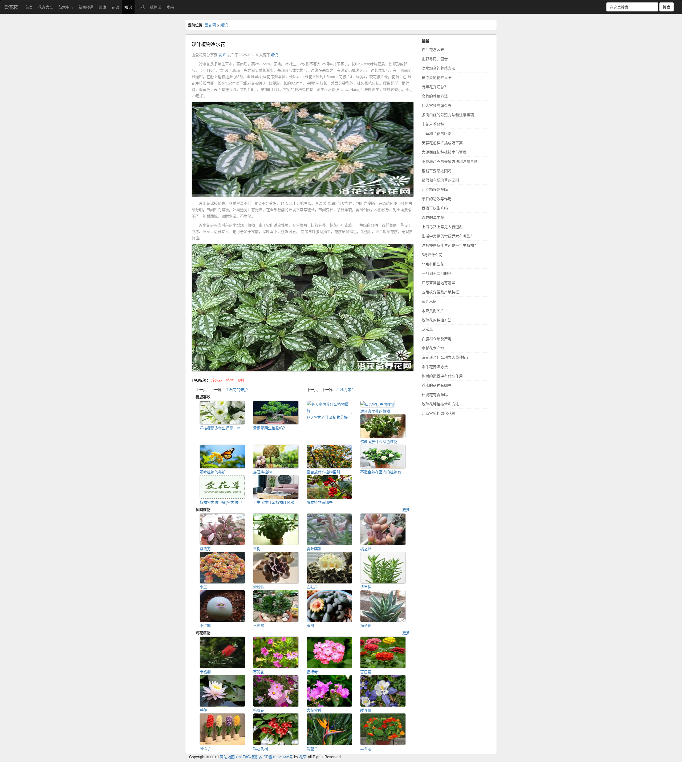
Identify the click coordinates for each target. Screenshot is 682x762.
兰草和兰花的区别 (437, 133)
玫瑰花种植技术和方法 (440, 403)
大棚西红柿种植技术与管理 (444, 152)
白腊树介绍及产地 (437, 338)
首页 (29, 7)
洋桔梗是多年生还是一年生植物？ (450, 245)
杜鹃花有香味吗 (435, 394)
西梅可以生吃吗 (435, 208)
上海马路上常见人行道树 (442, 226)
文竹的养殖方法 (435, 96)
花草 (303, 756)
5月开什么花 (432, 254)
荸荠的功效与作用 (437, 198)
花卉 (222, 54)
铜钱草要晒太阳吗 (437, 170)
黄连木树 (429, 301)
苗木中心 (65, 7)
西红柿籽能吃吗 (435, 189)
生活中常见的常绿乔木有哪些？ (448, 236)
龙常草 (427, 329)
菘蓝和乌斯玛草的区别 (440, 180)
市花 (141, 7)
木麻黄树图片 (433, 310)
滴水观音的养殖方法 (438, 68)
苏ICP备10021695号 (276, 756)
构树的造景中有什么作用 (442, 375)
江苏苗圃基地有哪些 (438, 282)
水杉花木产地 (433, 347)
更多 (406, 509)
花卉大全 (45, 7)
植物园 (155, 7)
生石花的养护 (236, 389)
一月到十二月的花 (437, 273)
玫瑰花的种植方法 (437, 319)
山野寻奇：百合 (435, 58)
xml (239, 756)
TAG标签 (250, 756)
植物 (230, 380)
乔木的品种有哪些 (437, 385)
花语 (115, 7)
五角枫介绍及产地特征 (440, 292)
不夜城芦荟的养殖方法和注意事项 (450, 161)
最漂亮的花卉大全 (437, 77)
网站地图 (227, 756)
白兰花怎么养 (433, 49)
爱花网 (11, 6)
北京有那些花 (433, 264)
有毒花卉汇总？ (435, 86)
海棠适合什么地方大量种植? (445, 357)
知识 (128, 7)
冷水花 (216, 380)
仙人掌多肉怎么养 (437, 105)
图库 (102, 7)
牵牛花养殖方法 (435, 366)
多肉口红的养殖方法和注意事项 (448, 114)
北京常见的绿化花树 (438, 413)
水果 (170, 7)
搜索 (666, 7)
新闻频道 (86, 7)
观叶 (241, 380)
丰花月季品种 (433, 124)
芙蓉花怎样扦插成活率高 (442, 142)
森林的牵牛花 (433, 217)
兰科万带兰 (345, 389)
